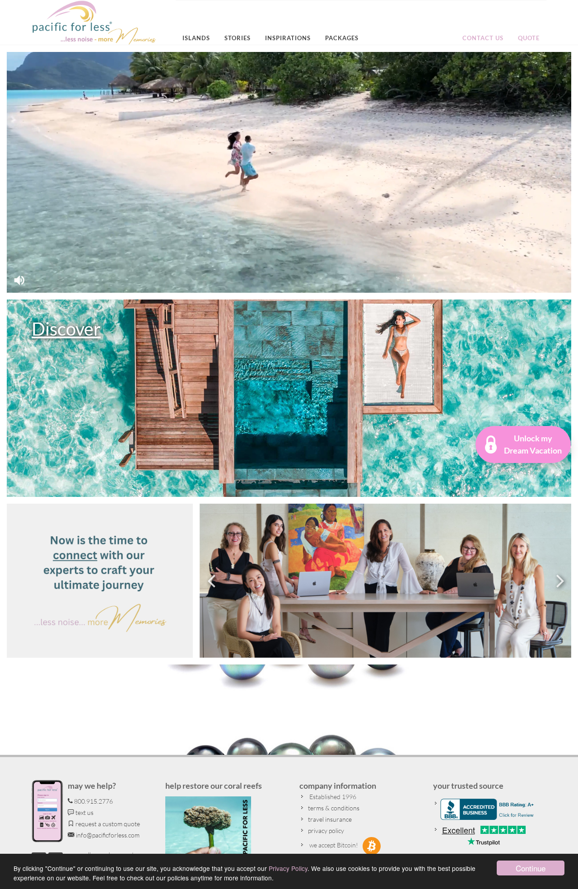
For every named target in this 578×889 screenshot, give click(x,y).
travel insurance (329, 819)
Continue (530, 868)
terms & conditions (333, 808)
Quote (529, 38)
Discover (66, 329)
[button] (523, 444)
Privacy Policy (288, 868)
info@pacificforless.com (107, 835)
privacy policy (325, 830)
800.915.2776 (93, 801)
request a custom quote (107, 824)
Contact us (482, 38)
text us (83, 812)
